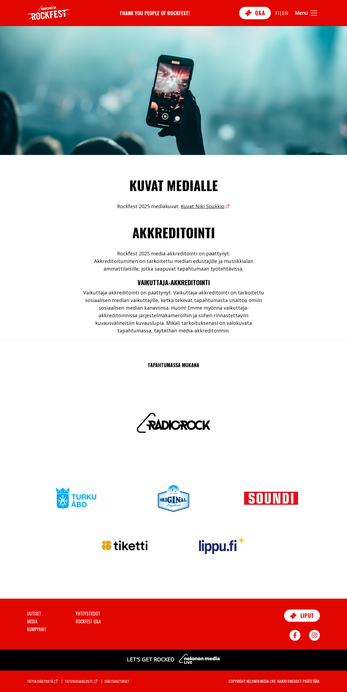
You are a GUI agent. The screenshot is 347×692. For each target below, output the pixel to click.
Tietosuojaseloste (79, 681)
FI (277, 13)
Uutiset (34, 613)
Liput (306, 615)
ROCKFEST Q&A (88, 621)
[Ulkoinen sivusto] (75, 501)
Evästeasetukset (117, 681)
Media (32, 621)
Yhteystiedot (88, 613)
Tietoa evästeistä (40, 681)
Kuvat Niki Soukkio (202, 206)
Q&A (259, 13)
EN (285, 13)
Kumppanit (37, 629)
